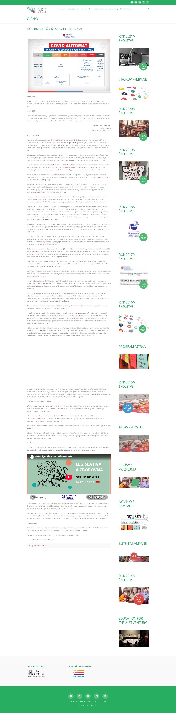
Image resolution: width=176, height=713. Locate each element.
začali (71, 249)
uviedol (99, 177)
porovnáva (79, 316)
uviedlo (84, 274)
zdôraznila (39, 286)
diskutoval (43, 330)
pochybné (47, 411)
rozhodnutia (35, 251)
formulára (65, 167)
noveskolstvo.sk (49, 540)
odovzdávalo (62, 503)
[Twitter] (136, 2)
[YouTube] (143, 2)
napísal (68, 394)
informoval (53, 406)
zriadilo (44, 426)
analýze (77, 313)
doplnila (57, 301)
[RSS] (147, 2)
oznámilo (75, 264)
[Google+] (139, 2)
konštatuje (44, 219)
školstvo (44, 546)
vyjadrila (93, 207)
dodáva (59, 306)
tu (73, 509)
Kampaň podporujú (85, 701)
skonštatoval (37, 418)
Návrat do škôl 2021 (68, 165)
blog (93, 131)
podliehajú (72, 143)
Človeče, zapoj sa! (100, 701)
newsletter (37, 546)
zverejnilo (51, 165)
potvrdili (75, 227)
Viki (98, 264)
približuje (46, 160)
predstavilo (58, 140)
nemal (34, 276)
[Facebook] (132, 2)
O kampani (73, 701)
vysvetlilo (46, 244)
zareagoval (37, 192)
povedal (67, 202)
